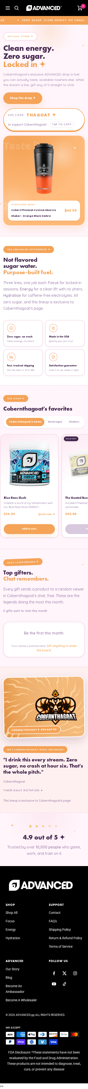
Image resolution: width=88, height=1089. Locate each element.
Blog (9, 977)
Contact (55, 913)
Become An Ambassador (15, 989)
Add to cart (29, 529)
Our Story (12, 969)
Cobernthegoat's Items (25, 422)
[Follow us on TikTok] (64, 984)
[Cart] (79, 8)
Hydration (13, 938)
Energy (11, 929)
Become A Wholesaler (21, 1000)
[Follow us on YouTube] (54, 984)
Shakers (74, 422)
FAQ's (53, 921)
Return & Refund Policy (65, 938)
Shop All (11, 913)
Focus (10, 921)
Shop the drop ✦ (23, 98)
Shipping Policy (60, 929)
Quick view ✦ (46, 514)
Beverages (55, 422)
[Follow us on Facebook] (54, 973)
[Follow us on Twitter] (64, 973)
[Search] (17, 8)
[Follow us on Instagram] (75, 973)
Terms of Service (61, 946)
